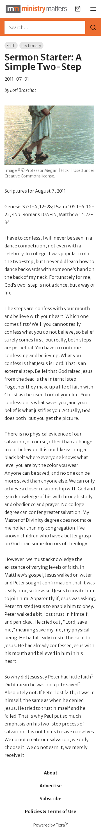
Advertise (51, 785)
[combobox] (44, 27)
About (51, 773)
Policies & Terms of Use (50, 811)
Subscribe (50, 798)
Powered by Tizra (50, 825)
